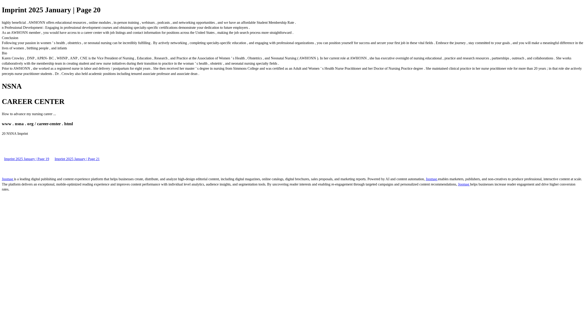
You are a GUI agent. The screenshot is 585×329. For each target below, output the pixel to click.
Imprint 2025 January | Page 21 (77, 159)
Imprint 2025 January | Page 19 (26, 159)
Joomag (8, 179)
